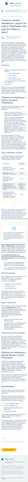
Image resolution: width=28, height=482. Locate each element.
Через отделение (12, 77)
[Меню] (2, 11)
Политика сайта (20, 477)
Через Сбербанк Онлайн (13, 73)
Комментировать (9, 449)
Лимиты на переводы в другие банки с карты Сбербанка (14, 81)
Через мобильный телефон (14, 78)
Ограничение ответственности (12, 477)
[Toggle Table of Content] (2, 68)
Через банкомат (12, 75)
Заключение (8, 84)
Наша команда (3, 478)
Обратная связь (3, 477)
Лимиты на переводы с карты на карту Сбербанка (14, 70)
